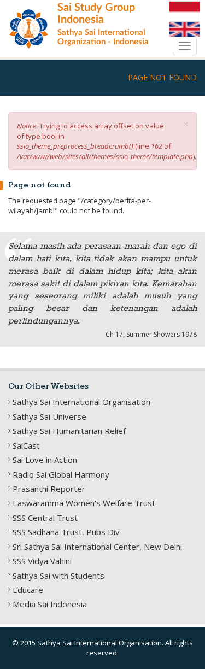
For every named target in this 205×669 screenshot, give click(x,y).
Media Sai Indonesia (50, 603)
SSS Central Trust (45, 517)
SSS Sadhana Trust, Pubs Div (66, 531)
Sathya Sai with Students (58, 575)
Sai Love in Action (45, 459)
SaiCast (26, 445)
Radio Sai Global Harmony (61, 474)
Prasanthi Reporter (49, 488)
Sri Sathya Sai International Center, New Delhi (97, 546)
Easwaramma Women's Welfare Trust (84, 502)
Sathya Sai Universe (49, 416)
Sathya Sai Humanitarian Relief (69, 430)
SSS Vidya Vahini (42, 560)
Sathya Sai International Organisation (81, 401)
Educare (28, 589)
